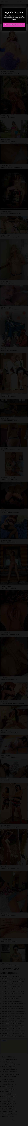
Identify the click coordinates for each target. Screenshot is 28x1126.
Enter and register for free (14, 25)
